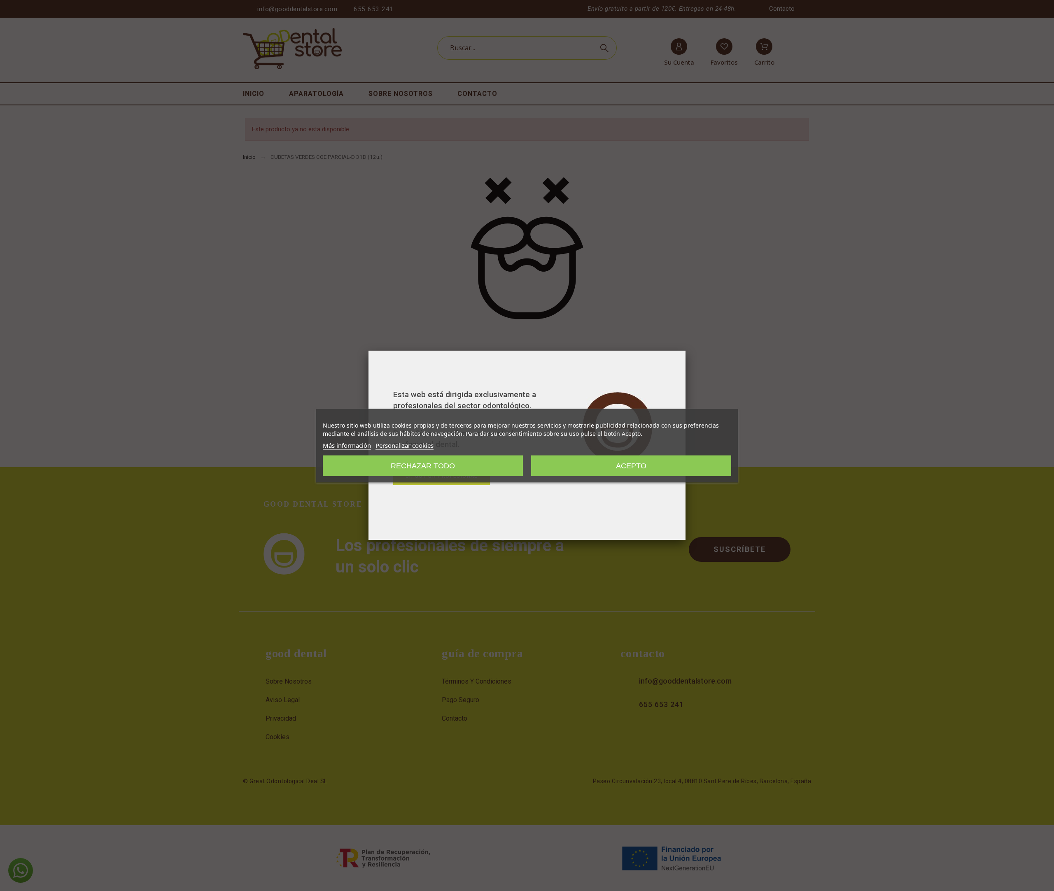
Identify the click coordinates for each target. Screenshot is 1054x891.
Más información (347, 445)
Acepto (631, 465)
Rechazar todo (423, 465)
